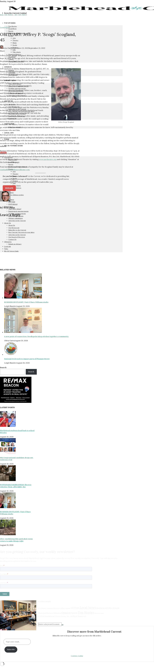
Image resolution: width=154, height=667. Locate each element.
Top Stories (86, 612)
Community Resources (53, 608)
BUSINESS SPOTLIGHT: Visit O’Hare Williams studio (26, 302)
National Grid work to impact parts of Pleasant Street (27, 359)
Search (3, 367)
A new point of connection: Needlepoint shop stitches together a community (36, 336)
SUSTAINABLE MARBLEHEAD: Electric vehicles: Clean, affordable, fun (15, 486)
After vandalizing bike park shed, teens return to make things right (16, 540)
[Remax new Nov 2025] (15, 402)
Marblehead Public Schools (107, 608)
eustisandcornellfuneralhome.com (15, 170)
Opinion (66, 612)
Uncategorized (99, 613)
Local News (5, 27)
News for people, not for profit (13, 15)
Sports (74, 613)
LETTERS (75, 608)
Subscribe (11, 649)
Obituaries (57, 613)
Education (68, 608)
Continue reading (77, 656)
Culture (62, 608)
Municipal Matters (45, 613)
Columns (43, 608)
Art (39, 608)
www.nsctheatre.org (47, 159)
